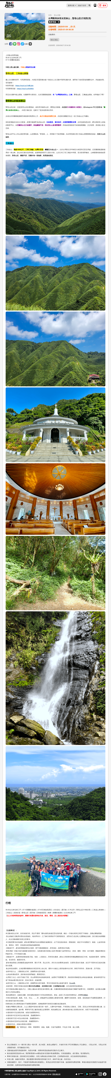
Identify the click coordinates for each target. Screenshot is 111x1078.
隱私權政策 (56, 1074)
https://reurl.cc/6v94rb (25, 88)
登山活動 (57, 15)
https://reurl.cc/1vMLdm (24, 85)
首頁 (50, 15)
